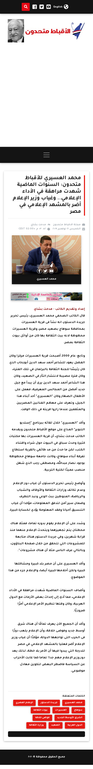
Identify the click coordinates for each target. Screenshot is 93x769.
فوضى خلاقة (42, 718)
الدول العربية (74, 725)
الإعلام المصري (24, 703)
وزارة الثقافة (36, 725)
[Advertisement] (46, 94)
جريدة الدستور (49, 703)
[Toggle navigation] (46, 155)
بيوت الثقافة (40, 710)
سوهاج (78, 710)
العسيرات (61, 710)
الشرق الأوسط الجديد (69, 718)
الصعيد (55, 725)
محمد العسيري (73, 703)
